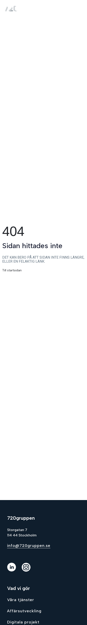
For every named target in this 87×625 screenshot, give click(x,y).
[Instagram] (29, 570)
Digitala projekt (23, 622)
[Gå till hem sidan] (12, 8)
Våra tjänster (20, 599)
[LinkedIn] (14, 570)
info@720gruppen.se (28, 545)
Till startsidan (12, 270)
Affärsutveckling (24, 610)
